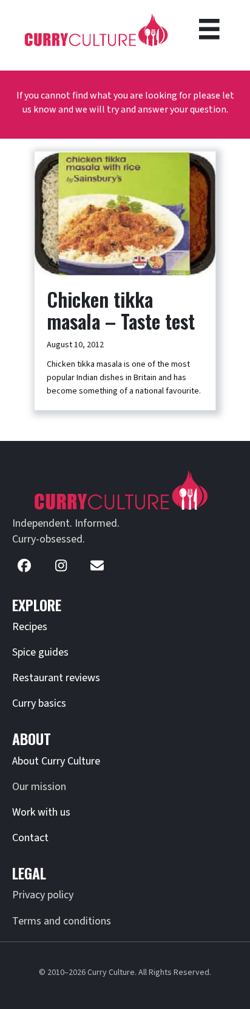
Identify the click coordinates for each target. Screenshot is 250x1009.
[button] (24, 565)
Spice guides (40, 652)
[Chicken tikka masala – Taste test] (125, 213)
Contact (30, 837)
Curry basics (39, 703)
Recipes (29, 626)
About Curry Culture (56, 761)
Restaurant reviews (56, 677)
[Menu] (209, 29)
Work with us (41, 812)
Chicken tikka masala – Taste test (121, 310)
